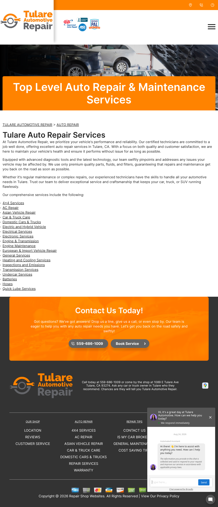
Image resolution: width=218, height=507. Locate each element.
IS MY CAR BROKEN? (134, 437)
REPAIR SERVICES (83, 464)
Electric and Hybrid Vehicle (24, 227)
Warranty (83, 470)
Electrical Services (17, 232)
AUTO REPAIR (68, 125)
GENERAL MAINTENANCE (134, 444)
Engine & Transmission (21, 241)
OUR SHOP (33, 421)
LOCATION (32, 430)
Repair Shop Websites (86, 496)
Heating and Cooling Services (26, 260)
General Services (16, 255)
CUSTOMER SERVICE (32, 444)
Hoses (8, 284)
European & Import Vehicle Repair (30, 251)
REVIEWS (32, 437)
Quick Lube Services (19, 289)
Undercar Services (17, 274)
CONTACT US (134, 430)
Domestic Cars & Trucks (22, 222)
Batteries (10, 279)
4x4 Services (13, 203)
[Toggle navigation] (211, 26)
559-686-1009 (110, 382)
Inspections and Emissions (24, 265)
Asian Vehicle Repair (19, 212)
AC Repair (11, 208)
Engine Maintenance (19, 246)
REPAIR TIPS (134, 421)
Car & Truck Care (16, 217)
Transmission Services (20, 270)
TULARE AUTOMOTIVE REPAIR (27, 125)
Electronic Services (18, 236)
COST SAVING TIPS (134, 450)
